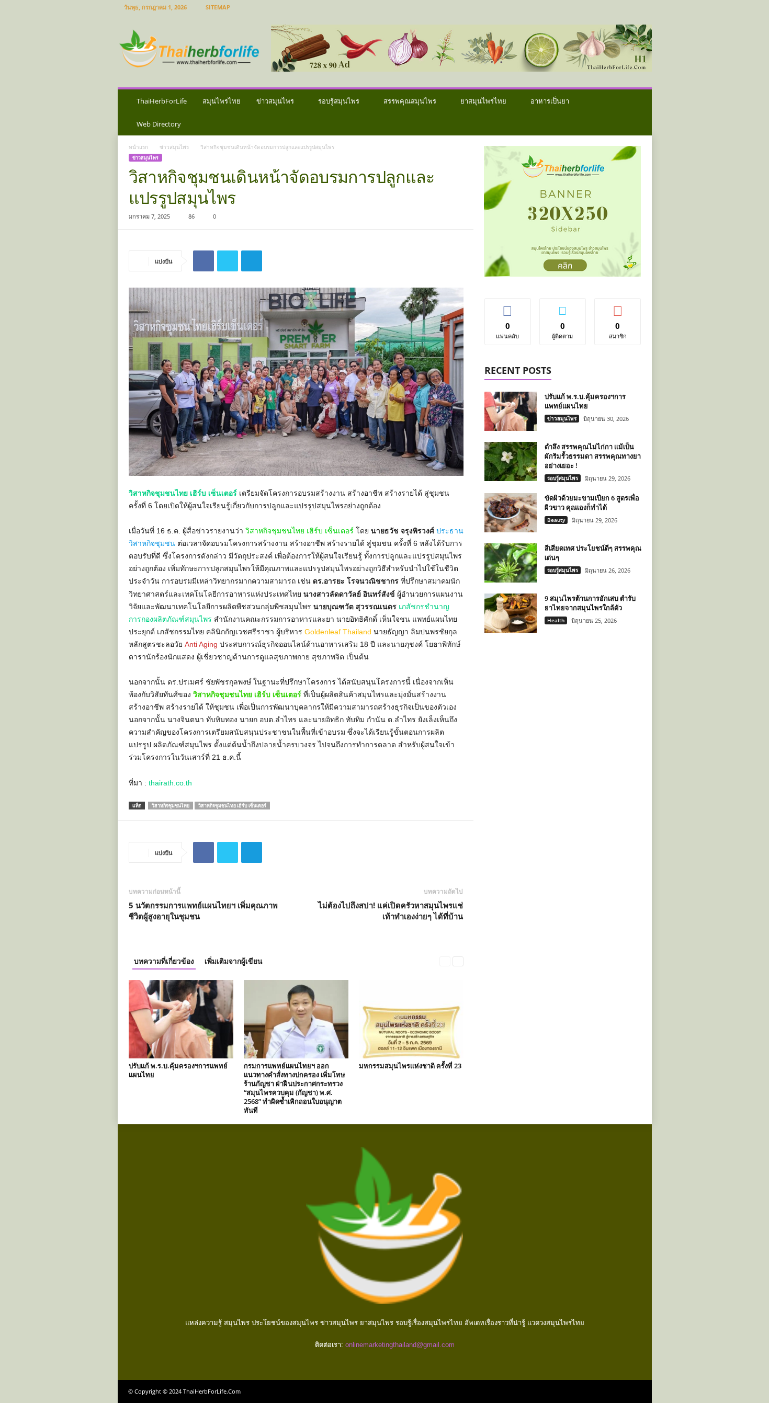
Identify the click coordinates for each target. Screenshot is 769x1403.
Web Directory (159, 124)
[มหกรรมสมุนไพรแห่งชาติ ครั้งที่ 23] (411, 1019)
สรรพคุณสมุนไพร (409, 101)
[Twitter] (227, 260)
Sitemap (218, 7)
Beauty (556, 519)
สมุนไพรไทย (221, 101)
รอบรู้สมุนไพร (338, 101)
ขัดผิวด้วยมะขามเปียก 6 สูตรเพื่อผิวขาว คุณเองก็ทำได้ (592, 502)
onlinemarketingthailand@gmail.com (400, 1345)
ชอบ (507, 306)
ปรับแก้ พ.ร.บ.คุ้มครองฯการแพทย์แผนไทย (178, 1070)
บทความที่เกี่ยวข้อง (164, 961)
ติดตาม (563, 306)
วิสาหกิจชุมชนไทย (170, 805)
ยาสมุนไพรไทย (483, 101)
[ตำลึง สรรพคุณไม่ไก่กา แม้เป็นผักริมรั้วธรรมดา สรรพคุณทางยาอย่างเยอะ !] (510, 461)
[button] (636, 112)
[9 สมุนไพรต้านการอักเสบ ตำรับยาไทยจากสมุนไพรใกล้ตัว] (510, 613)
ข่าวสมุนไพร (275, 101)
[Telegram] (251, 260)
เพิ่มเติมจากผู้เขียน (234, 961)
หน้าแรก (138, 147)
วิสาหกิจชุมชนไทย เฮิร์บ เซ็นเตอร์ (232, 805)
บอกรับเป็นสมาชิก (618, 310)
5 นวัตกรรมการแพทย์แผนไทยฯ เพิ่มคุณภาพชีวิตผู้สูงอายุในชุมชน (203, 910)
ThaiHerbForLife (162, 101)
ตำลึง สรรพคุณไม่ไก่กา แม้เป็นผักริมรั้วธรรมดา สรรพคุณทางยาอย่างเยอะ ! (593, 456)
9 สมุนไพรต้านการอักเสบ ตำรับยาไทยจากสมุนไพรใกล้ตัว (590, 603)
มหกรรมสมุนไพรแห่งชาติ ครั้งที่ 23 (410, 1065)
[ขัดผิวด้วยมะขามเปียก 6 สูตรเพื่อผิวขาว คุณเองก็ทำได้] (510, 512)
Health (555, 620)
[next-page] (458, 960)
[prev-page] (444, 960)
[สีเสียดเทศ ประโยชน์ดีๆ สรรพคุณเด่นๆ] (510, 563)
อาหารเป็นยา (549, 101)
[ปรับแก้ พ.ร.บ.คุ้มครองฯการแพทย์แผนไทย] (181, 1019)
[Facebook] (203, 260)
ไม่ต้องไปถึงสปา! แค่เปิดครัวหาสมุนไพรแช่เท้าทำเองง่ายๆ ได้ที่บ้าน (390, 910)
